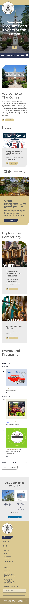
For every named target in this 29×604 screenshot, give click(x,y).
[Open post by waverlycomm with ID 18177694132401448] (21, 495)
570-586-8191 (7, 544)
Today (14, 462)
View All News (18, 171)
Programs (8, 556)
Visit (6, 553)
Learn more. (14, 41)
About (6, 559)
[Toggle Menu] (26, 1)
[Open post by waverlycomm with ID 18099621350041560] (8, 495)
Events (6, 550)
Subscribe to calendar (10, 467)
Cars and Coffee (11, 390)
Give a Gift (12, 220)
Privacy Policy (11, 601)
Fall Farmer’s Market (12, 424)
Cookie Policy (20, 601)
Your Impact (8, 561)
